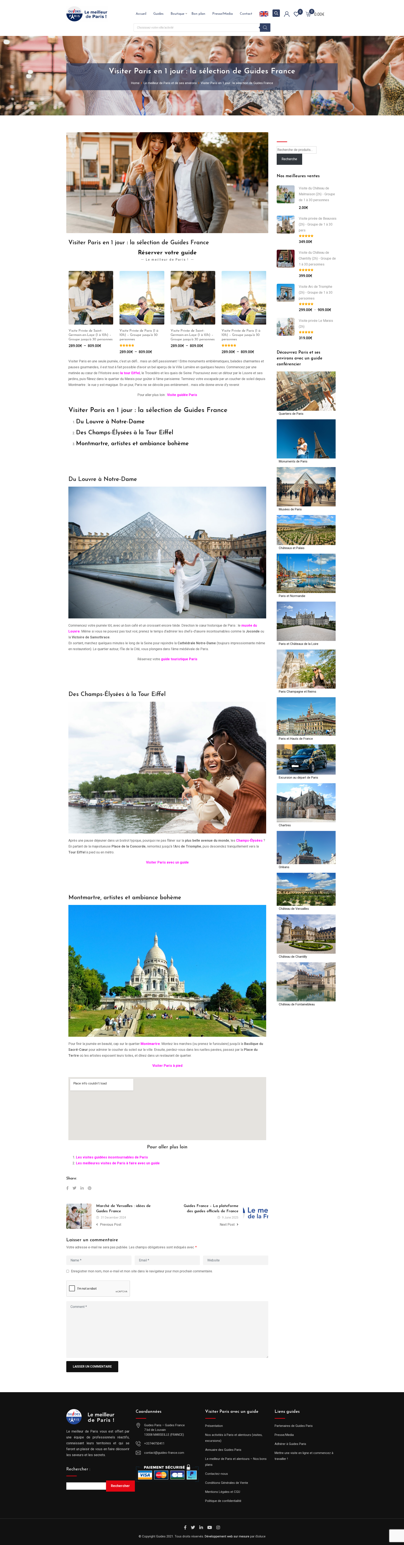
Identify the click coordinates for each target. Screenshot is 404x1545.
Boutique (177, 14)
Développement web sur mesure (227, 1536)
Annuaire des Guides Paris (223, 1450)
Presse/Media (222, 14)
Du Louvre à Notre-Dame (110, 422)
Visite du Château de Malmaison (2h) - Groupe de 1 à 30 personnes (317, 194)
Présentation (214, 1426)
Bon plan (198, 14)
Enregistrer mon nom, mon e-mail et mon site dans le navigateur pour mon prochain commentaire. (142, 1271)
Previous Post (110, 1225)
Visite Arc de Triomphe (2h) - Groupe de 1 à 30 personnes (315, 292)
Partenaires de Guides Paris (294, 1426)
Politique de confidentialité (223, 1501)
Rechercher (120, 1486)
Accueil (141, 14)
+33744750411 (154, 1443)
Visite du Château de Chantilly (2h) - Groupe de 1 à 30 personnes (317, 258)
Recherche (287, 135)
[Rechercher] (265, 27)
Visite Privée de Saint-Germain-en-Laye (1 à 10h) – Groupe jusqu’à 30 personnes (141, 335)
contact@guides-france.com (164, 1453)
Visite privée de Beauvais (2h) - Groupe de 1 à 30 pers (317, 224)
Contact (246, 14)
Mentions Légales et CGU (222, 1492)
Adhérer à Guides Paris (290, 1444)
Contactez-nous (216, 1474)
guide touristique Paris (178, 659)
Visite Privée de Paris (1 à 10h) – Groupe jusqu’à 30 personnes (87, 335)
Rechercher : (78, 1469)
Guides (158, 14)
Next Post (227, 1225)
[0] (308, 14)
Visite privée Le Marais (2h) (316, 324)
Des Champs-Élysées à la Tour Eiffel (124, 433)
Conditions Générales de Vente (226, 1483)
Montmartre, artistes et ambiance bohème (132, 444)
